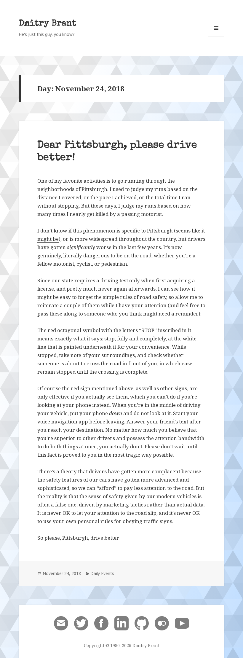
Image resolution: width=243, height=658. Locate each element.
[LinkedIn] (121, 623)
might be (48, 238)
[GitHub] (141, 623)
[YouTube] (181, 623)
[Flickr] (161, 623)
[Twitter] (81, 623)
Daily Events (102, 573)
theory (68, 471)
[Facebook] (101, 623)
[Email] (61, 623)
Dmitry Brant (47, 24)
